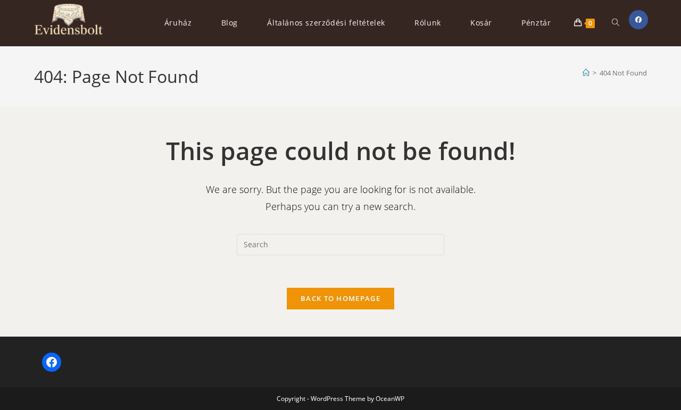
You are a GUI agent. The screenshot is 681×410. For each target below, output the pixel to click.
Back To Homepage (340, 298)
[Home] (586, 73)
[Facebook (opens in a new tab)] (638, 19)
